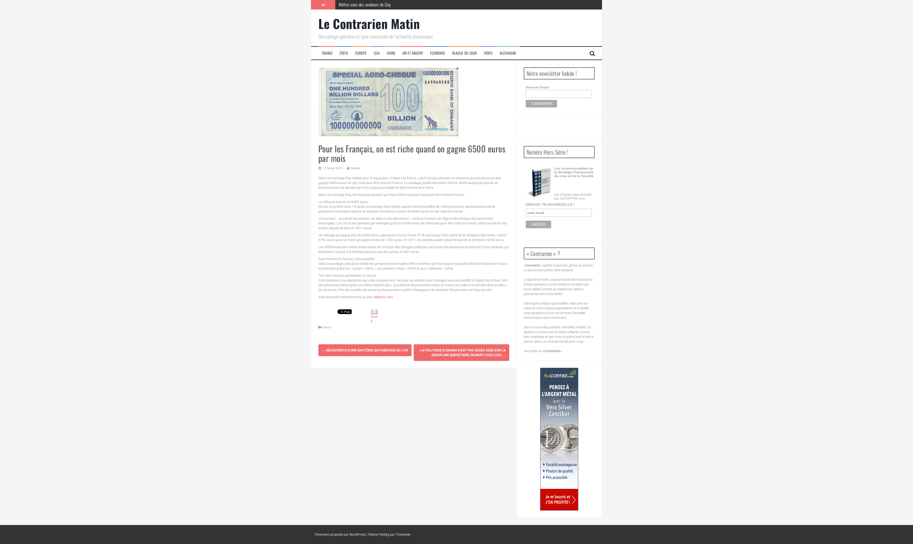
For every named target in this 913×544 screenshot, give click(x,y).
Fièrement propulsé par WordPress (340, 534)
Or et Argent (413, 53)
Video (488, 53)
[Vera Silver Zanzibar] (559, 439)
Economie (437, 53)
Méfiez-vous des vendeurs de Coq (365, 4)
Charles (355, 168)
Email (374, 319)
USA (377, 53)
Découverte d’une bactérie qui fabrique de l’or (365, 350)
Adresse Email (537, 87)
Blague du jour (464, 53)
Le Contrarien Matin (369, 23)
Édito (344, 53)
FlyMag (383, 534)
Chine (391, 53)
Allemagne (508, 53)
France (327, 53)
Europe (361, 53)
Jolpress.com (383, 297)
